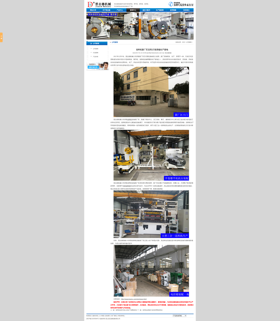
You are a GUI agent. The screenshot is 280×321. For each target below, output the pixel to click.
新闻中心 (133, 10)
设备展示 (107, 316)
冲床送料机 (129, 4)
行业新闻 (95, 52)
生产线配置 (160, 10)
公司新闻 (95, 49)
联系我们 (186, 10)
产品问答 (95, 56)
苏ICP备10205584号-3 (93, 318)
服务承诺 (95, 316)
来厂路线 (114, 316)
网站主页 (93, 10)
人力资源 (101, 316)
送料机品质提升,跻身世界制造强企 (153, 310)
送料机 (129, 119)
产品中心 (120, 10)
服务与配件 (146, 10)
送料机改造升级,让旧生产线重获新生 (126, 310)
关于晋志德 (106, 10)
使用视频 (173, 10)
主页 (183, 42)
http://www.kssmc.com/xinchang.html (134, 299)
